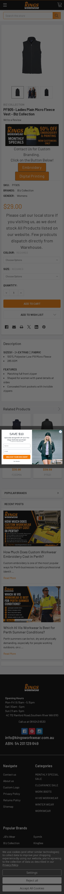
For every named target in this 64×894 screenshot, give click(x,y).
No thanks (17, 461)
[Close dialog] (60, 431)
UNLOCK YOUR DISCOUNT (17, 457)
